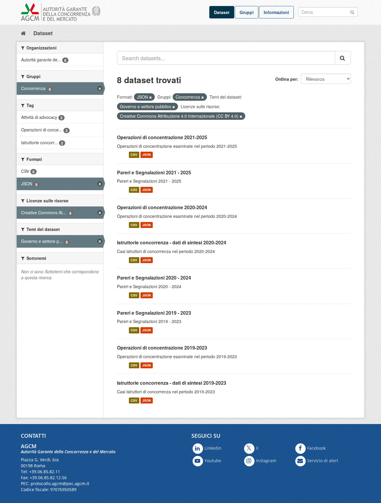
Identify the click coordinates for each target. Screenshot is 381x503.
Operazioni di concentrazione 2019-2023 (162, 347)
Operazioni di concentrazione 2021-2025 (162, 137)
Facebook (316, 448)
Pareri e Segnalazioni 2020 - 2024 (154, 277)
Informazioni (276, 12)
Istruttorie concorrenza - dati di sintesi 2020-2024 (171, 242)
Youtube (212, 460)
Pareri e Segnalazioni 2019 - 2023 (154, 312)
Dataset (221, 12)
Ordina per (286, 79)
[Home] (23, 33)
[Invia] (352, 11)
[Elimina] (150, 97)
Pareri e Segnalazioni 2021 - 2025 (154, 172)
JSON (146, 155)
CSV (134, 155)
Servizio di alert (322, 460)
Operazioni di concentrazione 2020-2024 (162, 207)
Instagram (266, 460)
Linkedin (212, 448)
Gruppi (247, 12)
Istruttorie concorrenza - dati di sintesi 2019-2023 (171, 382)
